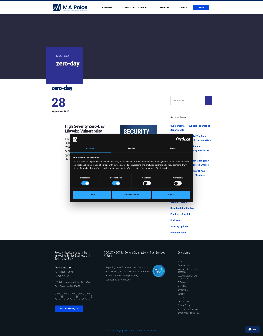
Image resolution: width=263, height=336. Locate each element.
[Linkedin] (58, 296)
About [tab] (173, 148)
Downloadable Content (182, 208)
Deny (92, 195)
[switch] (116, 183)
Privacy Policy (184, 305)
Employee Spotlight (180, 214)
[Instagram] (80, 296)
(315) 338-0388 (63, 267)
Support (183, 7)
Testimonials (183, 301)
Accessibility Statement (188, 309)
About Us (182, 286)
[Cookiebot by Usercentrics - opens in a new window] (178, 139)
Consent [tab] (90, 148)
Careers (181, 293)
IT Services (163, 7)
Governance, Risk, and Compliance (187, 277)
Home (180, 261)
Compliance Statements (188, 313)
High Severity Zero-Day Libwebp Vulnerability (85, 128)
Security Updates (179, 226)
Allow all (171, 195)
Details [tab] (131, 148)
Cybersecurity (184, 265)
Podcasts (175, 220)
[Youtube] (88, 296)
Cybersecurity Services (135, 7)
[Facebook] (73, 296)
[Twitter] (65, 296)
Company (107, 7)
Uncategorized (178, 232)
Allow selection (131, 195)
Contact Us (183, 290)
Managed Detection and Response (188, 270)
